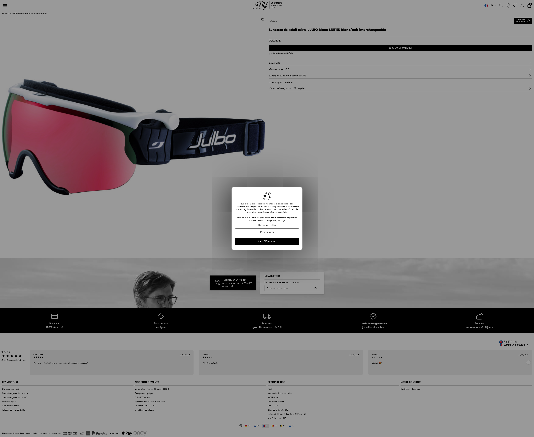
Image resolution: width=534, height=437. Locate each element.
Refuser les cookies (267, 225)
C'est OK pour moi (267, 241)
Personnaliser (267, 232)
